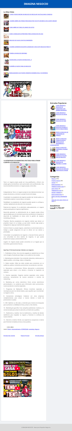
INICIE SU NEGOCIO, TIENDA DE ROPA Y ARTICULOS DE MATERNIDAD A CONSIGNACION (58, 142)
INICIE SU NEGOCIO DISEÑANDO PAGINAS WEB (62, 149)
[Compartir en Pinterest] (13, 327)
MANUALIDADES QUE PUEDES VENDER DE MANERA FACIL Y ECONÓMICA (28, 73)
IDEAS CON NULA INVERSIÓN (59, 196)
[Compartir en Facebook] (11, 327)
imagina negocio (56, 180)
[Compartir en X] (10, 327)
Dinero (9, 329)
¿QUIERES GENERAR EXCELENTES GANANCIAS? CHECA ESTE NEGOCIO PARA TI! (30, 47)
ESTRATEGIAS (24, 329)
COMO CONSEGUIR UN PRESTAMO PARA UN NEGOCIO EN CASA (26, 34)
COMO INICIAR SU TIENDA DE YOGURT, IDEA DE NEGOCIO (61, 155)
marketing (31, 329)
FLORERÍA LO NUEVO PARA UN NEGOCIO (20, 66)
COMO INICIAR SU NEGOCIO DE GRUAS (61, 113)
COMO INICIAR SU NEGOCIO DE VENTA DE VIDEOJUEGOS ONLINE (62, 168)
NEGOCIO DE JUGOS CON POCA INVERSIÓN (20, 40)
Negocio (37, 329)
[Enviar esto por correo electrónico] (7, 327)
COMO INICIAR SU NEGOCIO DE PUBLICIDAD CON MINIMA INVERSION (61, 108)
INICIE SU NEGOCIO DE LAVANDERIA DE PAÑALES (62, 133)
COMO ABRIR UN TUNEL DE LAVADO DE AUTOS (21, 27)
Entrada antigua (39, 335)
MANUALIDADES (56, 184)
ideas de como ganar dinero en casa (60, 200)
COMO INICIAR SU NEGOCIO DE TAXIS (61, 120)
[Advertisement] (36, 112)
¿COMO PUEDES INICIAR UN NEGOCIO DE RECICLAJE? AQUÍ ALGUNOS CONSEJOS (30, 14)
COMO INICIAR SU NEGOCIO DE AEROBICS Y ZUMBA (61, 162)
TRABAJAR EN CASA (57, 190)
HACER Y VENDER (56, 192)
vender (53, 182)
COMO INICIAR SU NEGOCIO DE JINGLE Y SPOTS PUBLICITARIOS (62, 127)
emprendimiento (16, 329)
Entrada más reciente (9, 335)
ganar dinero (55, 188)
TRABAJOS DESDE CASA (58, 186)
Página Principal (25, 335)
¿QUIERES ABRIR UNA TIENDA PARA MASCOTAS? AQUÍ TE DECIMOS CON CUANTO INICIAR (33, 21)
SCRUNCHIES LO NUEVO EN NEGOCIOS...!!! (20, 60)
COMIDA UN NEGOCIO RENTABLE (18, 53)
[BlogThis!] (9, 327)
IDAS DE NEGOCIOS (57, 194)
